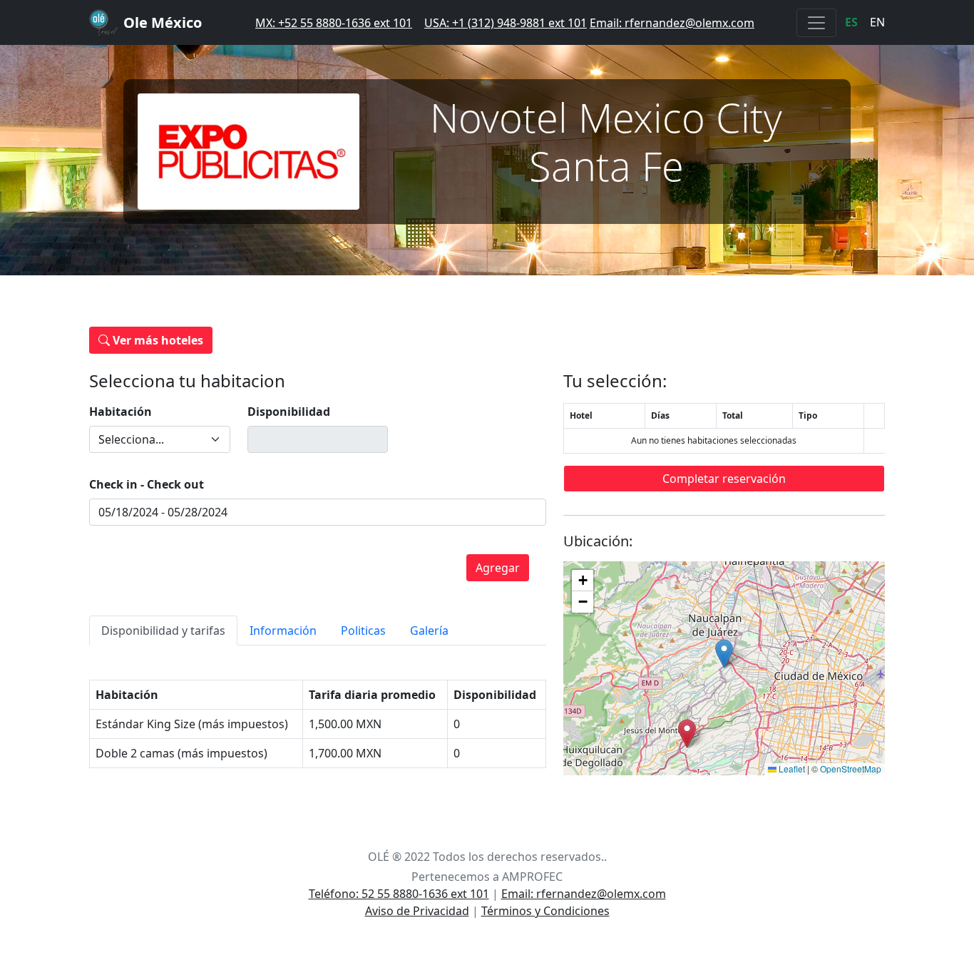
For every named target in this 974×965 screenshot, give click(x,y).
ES (851, 22)
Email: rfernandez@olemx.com (672, 23)
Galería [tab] (429, 630)
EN (877, 22)
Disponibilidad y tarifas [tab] (163, 630)
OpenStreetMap (850, 768)
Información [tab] (283, 630)
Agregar (498, 568)
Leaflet (790, 768)
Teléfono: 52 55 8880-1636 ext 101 (399, 894)
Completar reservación (724, 478)
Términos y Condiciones (545, 911)
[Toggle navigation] (816, 23)
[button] (724, 653)
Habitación (120, 411)
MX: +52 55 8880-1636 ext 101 (333, 23)
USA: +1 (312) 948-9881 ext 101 (505, 23)
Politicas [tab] (363, 630)
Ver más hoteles (156, 340)
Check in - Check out (146, 484)
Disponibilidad (288, 411)
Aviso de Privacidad (417, 911)
